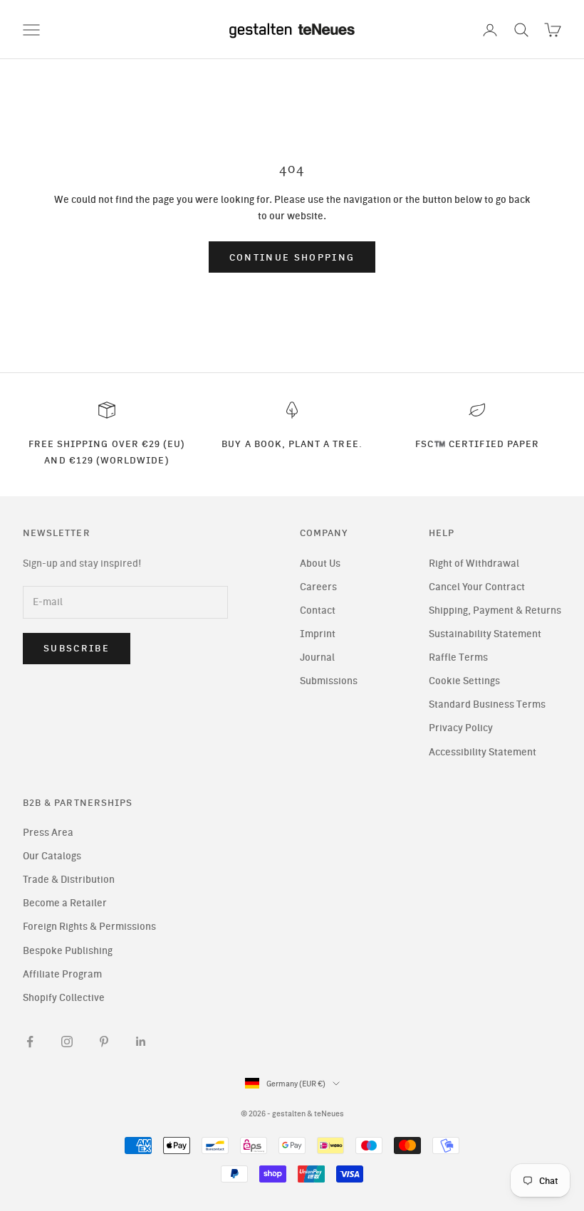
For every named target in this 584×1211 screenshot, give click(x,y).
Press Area (48, 833)
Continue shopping (292, 257)
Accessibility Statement (482, 752)
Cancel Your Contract (477, 587)
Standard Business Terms (487, 704)
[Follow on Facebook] (30, 1041)
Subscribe (76, 648)
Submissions (329, 681)
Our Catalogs (52, 856)
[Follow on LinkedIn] (141, 1041)
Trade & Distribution (69, 880)
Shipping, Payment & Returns (495, 610)
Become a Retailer (65, 903)
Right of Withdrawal (474, 563)
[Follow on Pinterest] (104, 1041)
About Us (320, 563)
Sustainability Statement (485, 634)
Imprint (317, 634)
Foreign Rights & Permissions (89, 927)
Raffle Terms (458, 657)
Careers (318, 587)
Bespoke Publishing (68, 951)
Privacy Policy (461, 728)
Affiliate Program (62, 974)
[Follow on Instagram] (67, 1041)
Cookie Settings (464, 681)
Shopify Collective (64, 998)
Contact (317, 610)
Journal (317, 657)
